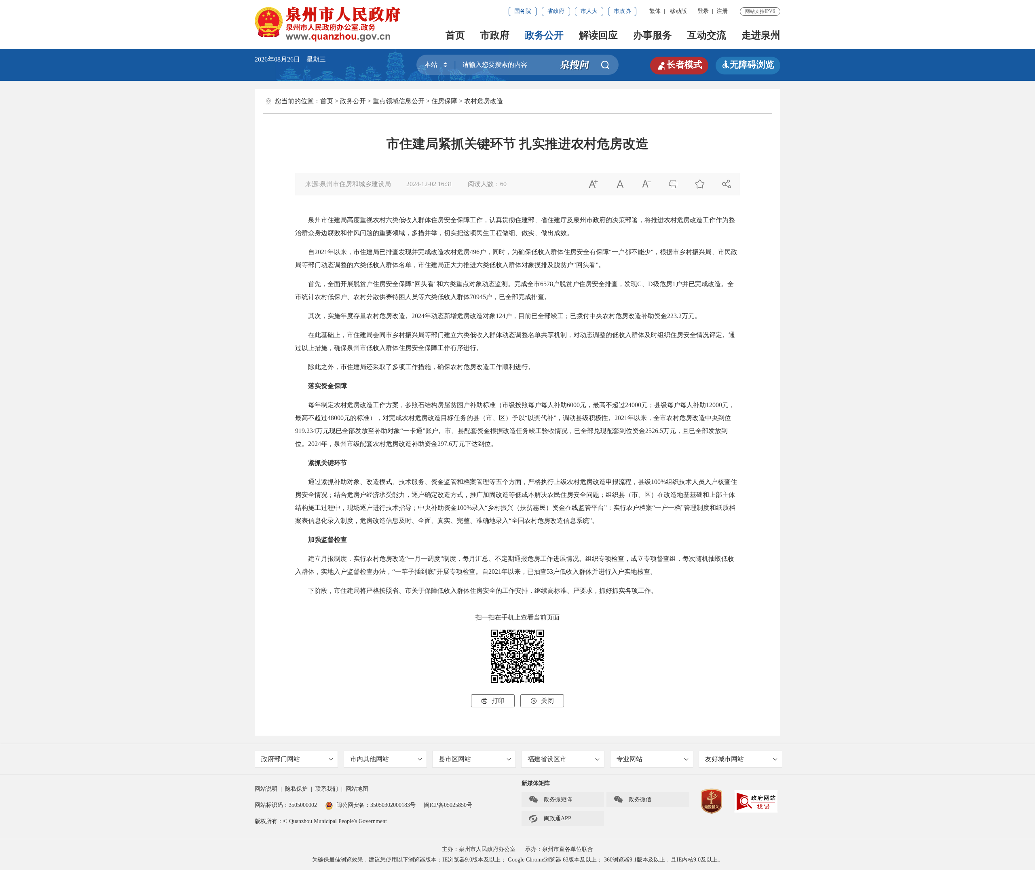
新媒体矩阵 (536, 783)
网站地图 (357, 789)
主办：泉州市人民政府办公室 (478, 849)
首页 (455, 35)
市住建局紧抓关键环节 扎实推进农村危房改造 (517, 143)
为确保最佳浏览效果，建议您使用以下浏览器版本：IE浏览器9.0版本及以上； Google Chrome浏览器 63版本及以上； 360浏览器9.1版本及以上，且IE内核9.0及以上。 (517, 860)
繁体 (655, 11)
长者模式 (679, 64)
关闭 (542, 700)
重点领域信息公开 (399, 101)
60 (503, 183)
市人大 (589, 11)
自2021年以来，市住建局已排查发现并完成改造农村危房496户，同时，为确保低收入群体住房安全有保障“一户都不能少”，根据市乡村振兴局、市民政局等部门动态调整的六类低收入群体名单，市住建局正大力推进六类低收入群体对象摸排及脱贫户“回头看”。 (516, 258)
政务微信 (632, 799)
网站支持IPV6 (760, 11)
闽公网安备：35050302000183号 (376, 805)
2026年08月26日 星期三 (290, 59)
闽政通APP (549, 818)
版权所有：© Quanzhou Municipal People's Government (321, 821)
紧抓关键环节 (327, 462)
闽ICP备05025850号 (448, 805)
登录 (703, 11)
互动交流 (706, 35)
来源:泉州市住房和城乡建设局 (348, 183)
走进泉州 (760, 35)
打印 (493, 700)
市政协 (622, 11)
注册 (722, 11)
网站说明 (266, 789)
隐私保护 (296, 789)
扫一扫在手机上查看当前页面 (517, 617)
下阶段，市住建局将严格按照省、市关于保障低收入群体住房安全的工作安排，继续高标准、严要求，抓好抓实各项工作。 (476, 590)
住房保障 (444, 101)
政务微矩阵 (550, 799)
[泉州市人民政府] (328, 24)
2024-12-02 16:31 (429, 183)
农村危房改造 (483, 101)
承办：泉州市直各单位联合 (559, 849)
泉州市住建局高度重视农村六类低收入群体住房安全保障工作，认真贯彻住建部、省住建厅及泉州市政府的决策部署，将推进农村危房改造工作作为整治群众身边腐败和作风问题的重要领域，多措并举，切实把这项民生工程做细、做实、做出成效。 (515, 226)
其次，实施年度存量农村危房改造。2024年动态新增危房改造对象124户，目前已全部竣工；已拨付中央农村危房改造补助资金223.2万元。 (498, 315)
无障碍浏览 (748, 64)
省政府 (555, 11)
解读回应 (598, 35)
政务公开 (544, 35)
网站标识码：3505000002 (286, 805)
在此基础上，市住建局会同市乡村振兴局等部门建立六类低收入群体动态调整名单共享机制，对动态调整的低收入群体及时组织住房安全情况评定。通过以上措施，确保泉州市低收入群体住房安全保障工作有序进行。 (515, 341)
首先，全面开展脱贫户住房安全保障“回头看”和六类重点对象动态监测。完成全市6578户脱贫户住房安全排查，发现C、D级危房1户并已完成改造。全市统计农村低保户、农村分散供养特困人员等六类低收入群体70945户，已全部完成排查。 (514, 290)
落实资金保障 (327, 385)
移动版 (678, 11)
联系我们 (326, 789)
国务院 (522, 11)
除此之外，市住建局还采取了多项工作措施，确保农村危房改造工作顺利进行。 (414, 366)
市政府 (494, 35)
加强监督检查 (327, 539)
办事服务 (652, 35)
